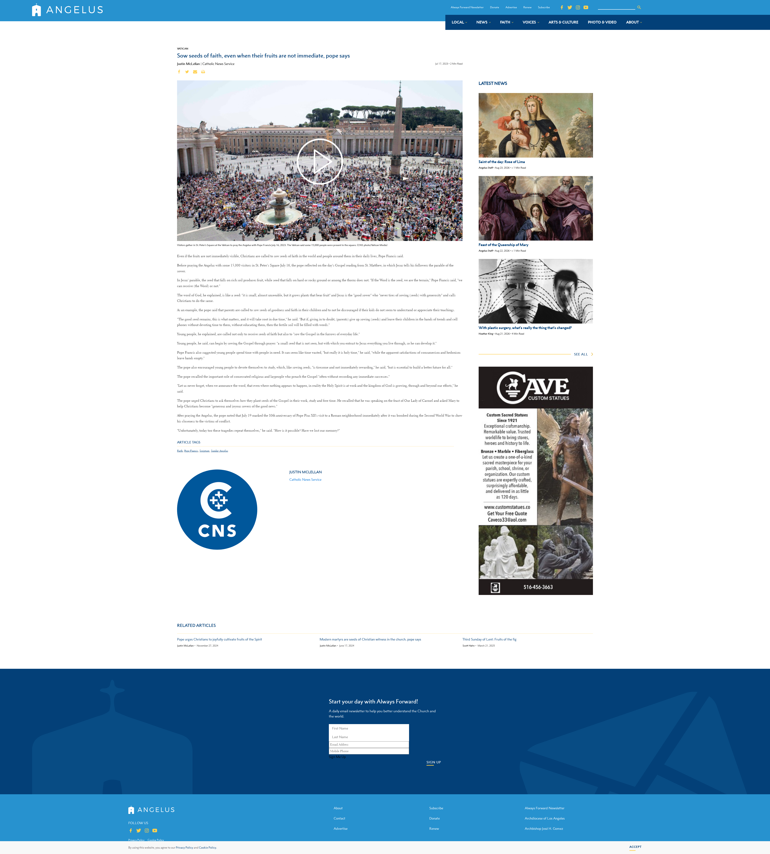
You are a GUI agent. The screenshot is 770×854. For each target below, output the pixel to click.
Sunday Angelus (219, 450)
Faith (180, 450)
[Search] (639, 7)
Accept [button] (635, 846)
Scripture (204, 450)
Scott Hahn (469, 645)
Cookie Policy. (208, 847)
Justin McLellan (188, 64)
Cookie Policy (156, 840)
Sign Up (434, 762)
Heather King (486, 333)
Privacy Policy (184, 847)
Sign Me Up (337, 757)
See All (581, 354)
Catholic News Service (218, 64)
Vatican (182, 48)
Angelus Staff (486, 167)
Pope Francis (191, 450)
